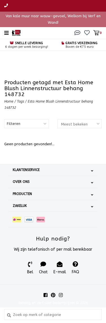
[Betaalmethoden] (18, 219)
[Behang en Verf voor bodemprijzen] (16, 32)
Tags (20, 101)
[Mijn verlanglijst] (87, 33)
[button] (77, 33)
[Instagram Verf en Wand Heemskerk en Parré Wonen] (61, 295)
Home (8, 101)
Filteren (13, 124)
